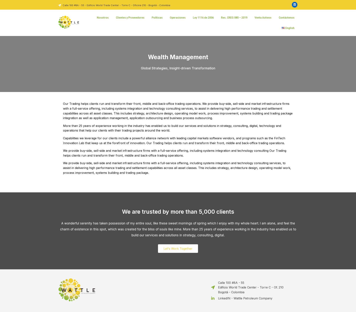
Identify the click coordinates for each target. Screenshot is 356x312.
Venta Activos (263, 17)
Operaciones (178, 17)
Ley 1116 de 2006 (203, 17)
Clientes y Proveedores (130, 17)
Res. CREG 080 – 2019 (234, 17)
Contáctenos (286, 17)
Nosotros (103, 17)
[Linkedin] (295, 5)
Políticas (157, 17)
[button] (178, 248)
